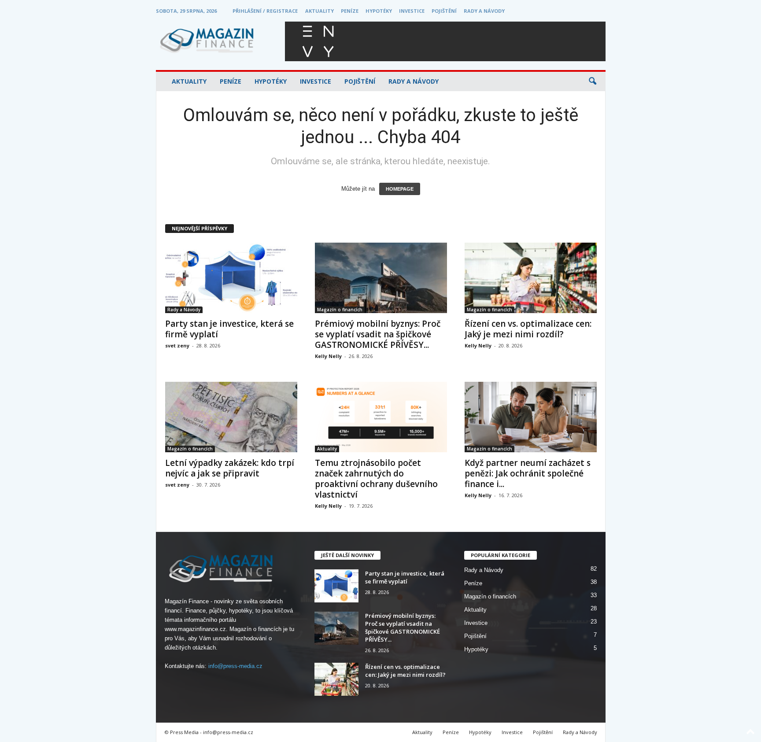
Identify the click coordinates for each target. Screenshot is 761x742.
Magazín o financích (339, 309)
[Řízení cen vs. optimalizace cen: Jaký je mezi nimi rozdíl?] (531, 278)
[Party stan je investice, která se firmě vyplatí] (231, 278)
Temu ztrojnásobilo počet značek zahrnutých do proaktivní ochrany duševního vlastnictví (376, 478)
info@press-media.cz (235, 666)
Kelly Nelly (328, 356)
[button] (592, 81)
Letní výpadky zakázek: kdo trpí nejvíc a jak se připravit (229, 468)
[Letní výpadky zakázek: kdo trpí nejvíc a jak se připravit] (231, 417)
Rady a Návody (484, 10)
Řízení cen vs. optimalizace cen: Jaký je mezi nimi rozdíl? (528, 329)
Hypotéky (379, 10)
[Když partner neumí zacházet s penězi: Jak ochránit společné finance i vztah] (531, 417)
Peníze (349, 10)
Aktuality (319, 10)
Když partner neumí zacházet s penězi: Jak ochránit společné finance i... (528, 473)
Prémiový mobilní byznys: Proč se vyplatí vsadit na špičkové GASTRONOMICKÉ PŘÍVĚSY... (377, 334)
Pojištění (444, 10)
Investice (412, 10)
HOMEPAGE (400, 189)
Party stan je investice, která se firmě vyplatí (229, 329)
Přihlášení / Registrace (265, 10)
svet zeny (177, 345)
